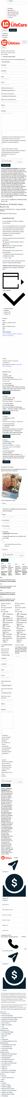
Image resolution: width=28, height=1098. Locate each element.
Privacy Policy (12, 154)
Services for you (5, 1013)
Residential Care (4, 1043)
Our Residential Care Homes (8, 1044)
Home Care (3, 1012)
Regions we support (6, 1024)
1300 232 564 (12, 15)
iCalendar (6, 310)
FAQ (2, 1026)
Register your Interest (7, 1092)
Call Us (11, 17)
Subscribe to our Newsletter (8, 1070)
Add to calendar (7, 290)
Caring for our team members (8, 1090)
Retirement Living (4, 1030)
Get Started (13, 30)
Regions (10, 8)
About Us (2, 1074)
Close (24, 42)
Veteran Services (4, 1052)
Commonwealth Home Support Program (11, 1017)
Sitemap (24, 936)
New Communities (6, 1034)
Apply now (4, 560)
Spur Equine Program (6, 1061)
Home (2, 199)
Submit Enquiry (5, 165)
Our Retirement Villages (7, 1032)
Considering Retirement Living (9, 1041)
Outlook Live (7, 314)
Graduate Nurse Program (7, 1094)
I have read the (13, 545)
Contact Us (5, 30)
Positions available (6, 1086)
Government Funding (6, 1048)
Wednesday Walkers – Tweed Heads (12, 401)
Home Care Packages (7, 1015)
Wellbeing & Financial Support (9, 1054)
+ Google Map (18, 364)
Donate (11, 12)
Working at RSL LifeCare (7, 1088)
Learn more (6, 392)
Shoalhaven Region (11, 334)
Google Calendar (8, 308)
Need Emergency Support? (8, 1072)
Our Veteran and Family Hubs (9, 1063)
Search (11, 1)
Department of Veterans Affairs (9, 1019)
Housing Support (5, 1057)
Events (7, 199)
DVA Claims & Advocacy (7, 1059)
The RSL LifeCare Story (7, 1077)
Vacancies (4, 1035)
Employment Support (6, 1055)
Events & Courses (6, 1065)
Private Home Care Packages (9, 1021)
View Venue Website (7, 366)
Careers (2, 1081)
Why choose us (5, 1023)
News (2, 1079)
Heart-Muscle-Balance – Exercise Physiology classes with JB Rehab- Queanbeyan (12, 446)
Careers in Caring (5, 1085)
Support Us (12, 10)
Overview (3, 1083)
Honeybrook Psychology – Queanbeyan (13, 421)
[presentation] (12, 161)
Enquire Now (4, 1028)
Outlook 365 (7, 312)
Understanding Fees (6, 1046)
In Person (5, 334)
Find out (14, 213)
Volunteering (4, 1096)
